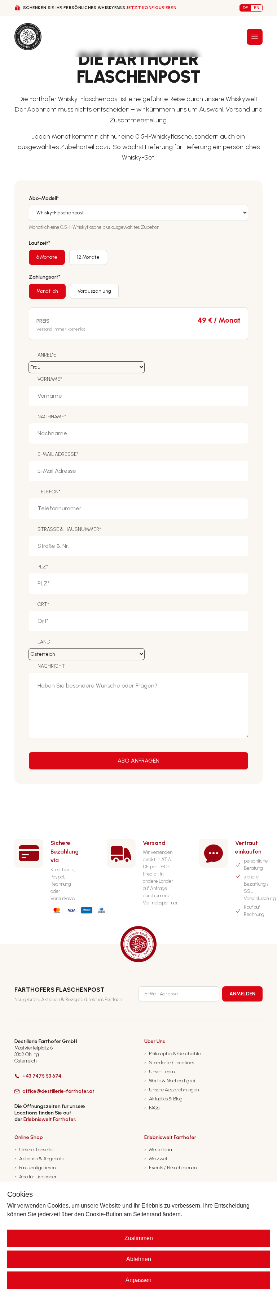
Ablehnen (138, 1259)
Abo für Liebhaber (35, 1177)
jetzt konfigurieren (151, 7)
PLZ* (43, 567)
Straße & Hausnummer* (69, 529)
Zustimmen (138, 1238)
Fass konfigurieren (35, 1168)
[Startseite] (27, 36)
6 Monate (46, 257)
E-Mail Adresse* (58, 454)
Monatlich (47, 291)
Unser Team (159, 1072)
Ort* (43, 604)
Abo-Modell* (44, 198)
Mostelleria (158, 1150)
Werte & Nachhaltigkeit (170, 1081)
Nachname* (52, 417)
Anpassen (138, 1280)
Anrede (47, 355)
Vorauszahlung (94, 291)
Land (44, 642)
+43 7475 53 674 (41, 1076)
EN (256, 7)
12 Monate (88, 257)
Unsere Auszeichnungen (171, 1090)
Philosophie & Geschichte (172, 1054)
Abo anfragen (138, 760)
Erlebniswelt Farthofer (49, 1119)
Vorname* (50, 379)
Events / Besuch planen (170, 1168)
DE (245, 7)
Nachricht (51, 666)
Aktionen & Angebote (39, 1159)
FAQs (151, 1108)
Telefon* (49, 492)
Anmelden (242, 994)
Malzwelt (156, 1159)
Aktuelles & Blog (163, 1099)
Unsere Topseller (34, 1150)
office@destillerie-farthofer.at (58, 1091)
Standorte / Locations (169, 1063)
